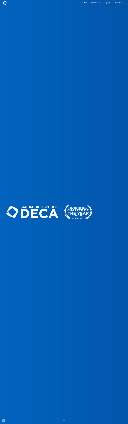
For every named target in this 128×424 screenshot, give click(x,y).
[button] (125, 2)
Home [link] (86, 3)
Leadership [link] (95, 3)
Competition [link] (107, 3)
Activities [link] (118, 3)
